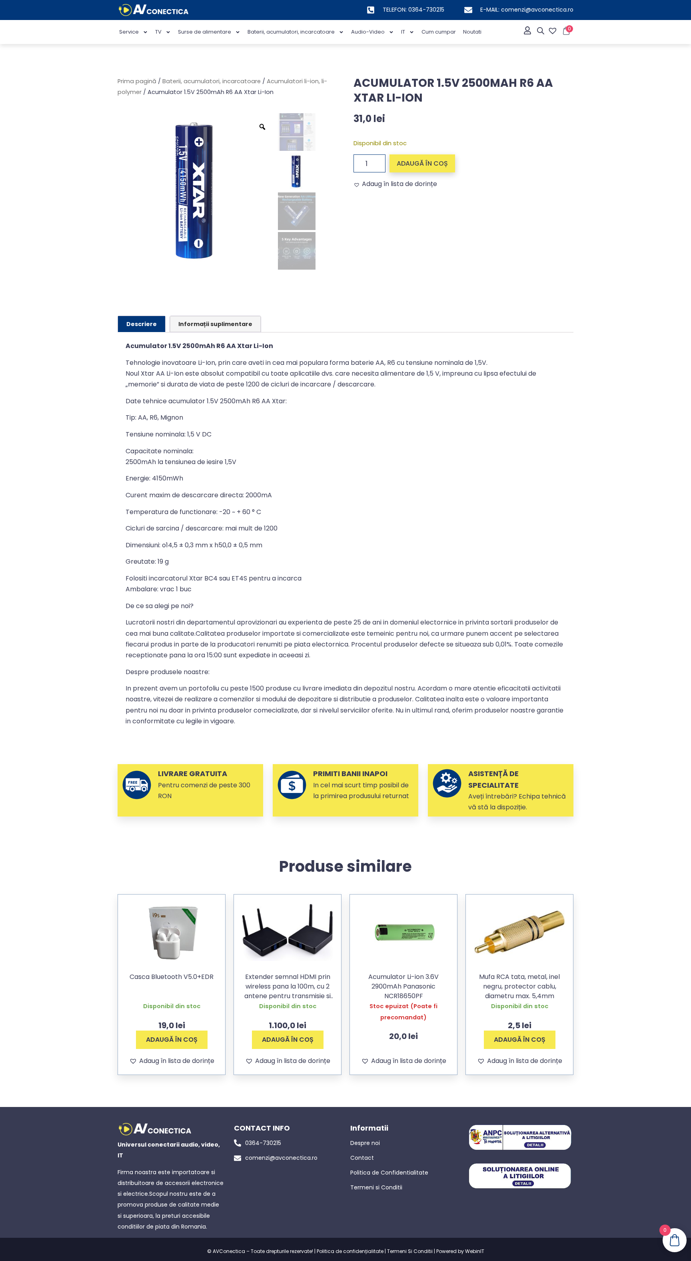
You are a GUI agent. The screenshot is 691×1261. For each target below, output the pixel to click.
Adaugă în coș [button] (172, 1039)
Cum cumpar (438, 32)
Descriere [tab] (141, 324)
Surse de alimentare (204, 32)
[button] (395, 184)
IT (403, 32)
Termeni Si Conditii (410, 1251)
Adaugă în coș (422, 163)
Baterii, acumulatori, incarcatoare (291, 32)
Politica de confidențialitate (350, 1251)
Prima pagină (137, 81)
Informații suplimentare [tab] (215, 324)
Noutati (472, 32)
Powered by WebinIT (460, 1251)
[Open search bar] (541, 30)
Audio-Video (368, 32)
